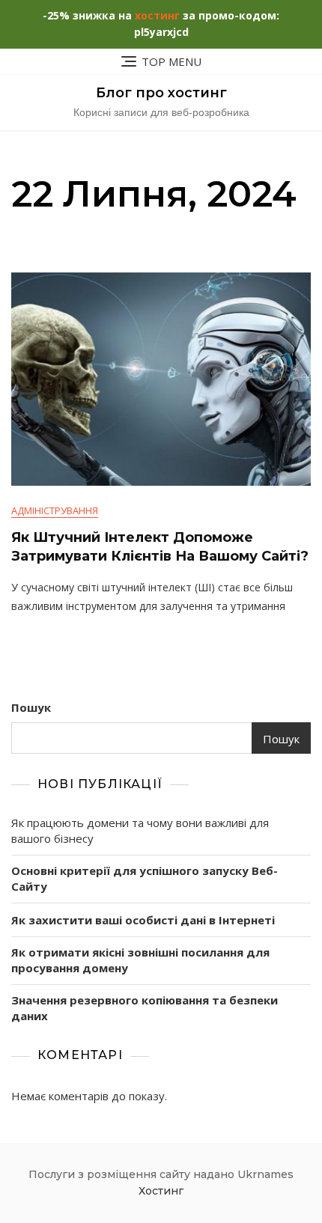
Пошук (31, 707)
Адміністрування (54, 510)
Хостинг (161, 1191)
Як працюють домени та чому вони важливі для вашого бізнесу (140, 830)
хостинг (157, 15)
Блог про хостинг (161, 93)
